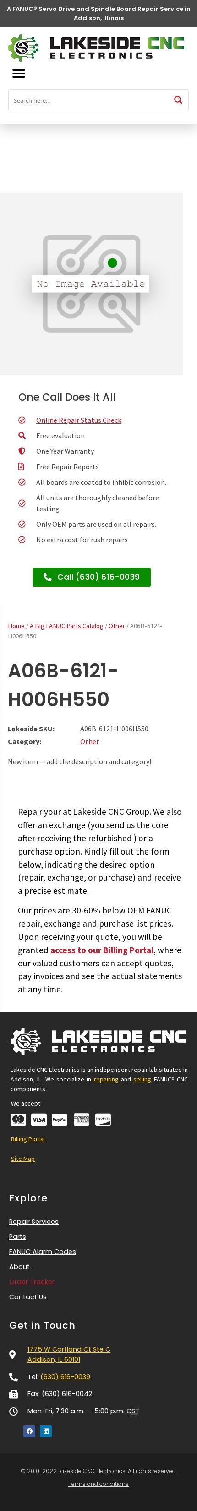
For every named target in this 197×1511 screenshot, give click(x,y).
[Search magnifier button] (178, 100)
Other (117, 626)
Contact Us (28, 1296)
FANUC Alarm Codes (42, 1251)
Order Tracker (32, 1281)
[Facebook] (29, 1431)
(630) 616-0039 (65, 1376)
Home (16, 626)
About (19, 1266)
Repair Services (34, 1221)
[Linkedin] (46, 1431)
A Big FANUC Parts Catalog (67, 626)
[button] (18, 73)
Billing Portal (28, 1139)
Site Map (23, 1158)
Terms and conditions (98, 1484)
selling (142, 1079)
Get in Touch (42, 1325)
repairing (106, 1079)
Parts (17, 1236)
